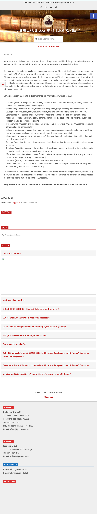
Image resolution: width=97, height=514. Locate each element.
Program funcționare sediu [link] (15, 469)
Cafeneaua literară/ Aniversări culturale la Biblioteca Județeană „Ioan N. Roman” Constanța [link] (46, 365)
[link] (93, 16)
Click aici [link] (48, 397)
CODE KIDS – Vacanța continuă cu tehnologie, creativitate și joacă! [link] (34, 326)
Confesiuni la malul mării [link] (14, 344)
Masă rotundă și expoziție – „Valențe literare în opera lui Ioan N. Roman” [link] (37, 374)
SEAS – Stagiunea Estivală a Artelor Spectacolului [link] (26, 318)
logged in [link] (16, 202)
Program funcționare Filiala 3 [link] (15, 473)
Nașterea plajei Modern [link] (14, 300)
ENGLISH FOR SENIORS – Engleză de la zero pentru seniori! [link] (31, 309)
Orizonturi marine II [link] (12, 253)
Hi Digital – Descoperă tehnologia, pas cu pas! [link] (24, 335)
